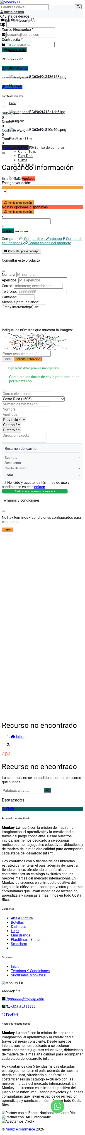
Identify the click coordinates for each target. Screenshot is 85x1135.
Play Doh (25, 156)
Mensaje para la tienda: (20, 302)
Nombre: (8, 274)
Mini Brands (16, 121)
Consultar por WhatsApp (23, 251)
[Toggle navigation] (2, 30)
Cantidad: (9, 297)
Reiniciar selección (19, 202)
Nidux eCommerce (20, 1129)
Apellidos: (9, 280)
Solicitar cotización (28, 359)
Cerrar (7, 359)
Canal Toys (27, 147)
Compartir (10, 239)
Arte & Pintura (18, 50)
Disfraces (15, 85)
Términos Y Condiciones (30, 971)
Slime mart (27, 164)
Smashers (15, 177)
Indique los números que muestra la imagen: (37, 330)
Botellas (14, 68)
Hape (12, 103)
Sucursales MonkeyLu (28, 975)
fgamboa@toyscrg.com (25, 999)
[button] (2, 25)
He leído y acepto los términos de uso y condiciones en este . (36, 484)
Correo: (7, 286)
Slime (22, 160)
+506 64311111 (22, 1007)
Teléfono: (9, 291)
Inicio (15, 966)
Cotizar (8, 230)
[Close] (3, 271)
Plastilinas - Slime (20, 138)
